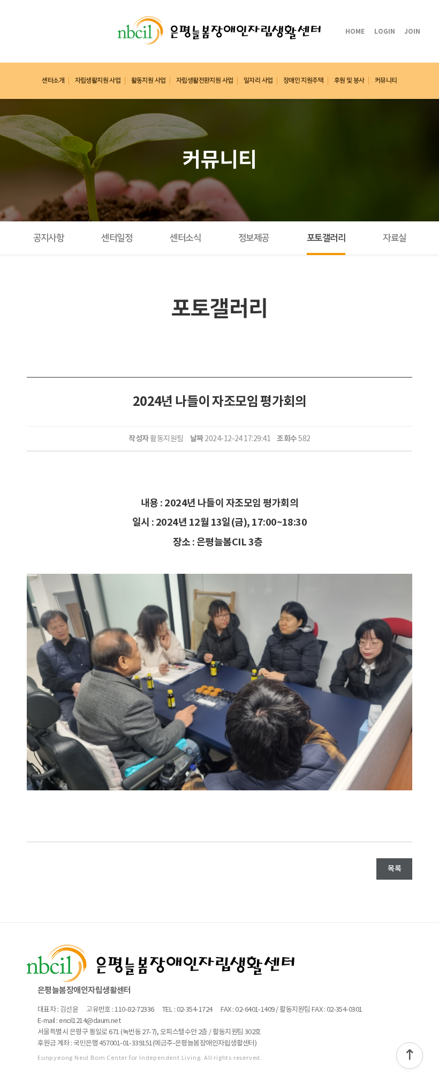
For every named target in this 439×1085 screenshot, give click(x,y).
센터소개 (53, 80)
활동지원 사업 (148, 80)
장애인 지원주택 (303, 80)
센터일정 (116, 238)
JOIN (412, 31)
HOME (355, 31)
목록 (394, 868)
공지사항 (48, 238)
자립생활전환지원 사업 (204, 80)
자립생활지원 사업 (97, 80)
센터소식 (185, 238)
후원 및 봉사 (349, 80)
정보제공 (253, 238)
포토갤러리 (326, 238)
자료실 (394, 238)
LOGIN (384, 31)
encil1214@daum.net (89, 1021)
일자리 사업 (258, 80)
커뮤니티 (386, 80)
